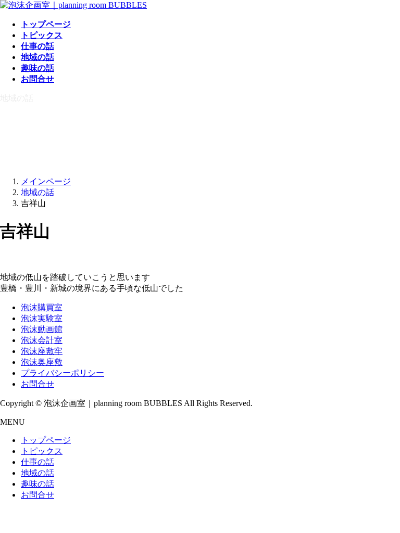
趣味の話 (37, 483)
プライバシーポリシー (62, 373)
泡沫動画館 (42, 329)
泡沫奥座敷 (42, 362)
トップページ (46, 440)
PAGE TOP (381, 506)
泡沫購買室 (42, 307)
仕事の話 (37, 462)
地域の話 (37, 472)
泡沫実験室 (42, 318)
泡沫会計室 (42, 340)
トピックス (42, 451)
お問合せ (37, 383)
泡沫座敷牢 (42, 351)
